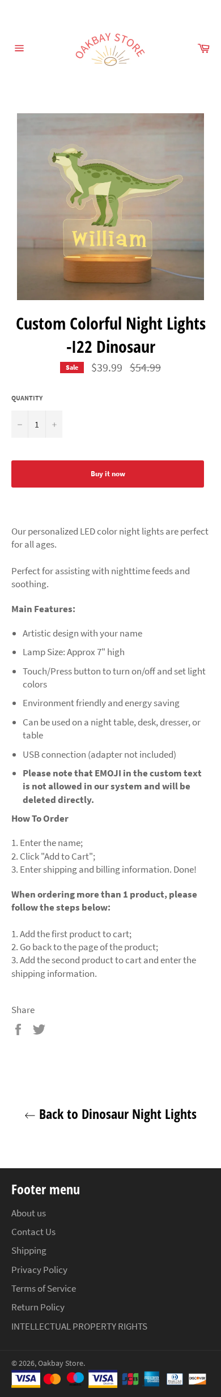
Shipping (28, 1250)
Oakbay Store (60, 1363)
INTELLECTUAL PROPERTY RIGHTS (79, 1326)
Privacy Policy (39, 1269)
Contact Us (33, 1231)
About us (28, 1213)
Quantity (26, 398)
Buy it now (108, 474)
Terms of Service (43, 1288)
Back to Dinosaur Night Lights (116, 1113)
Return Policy (38, 1307)
